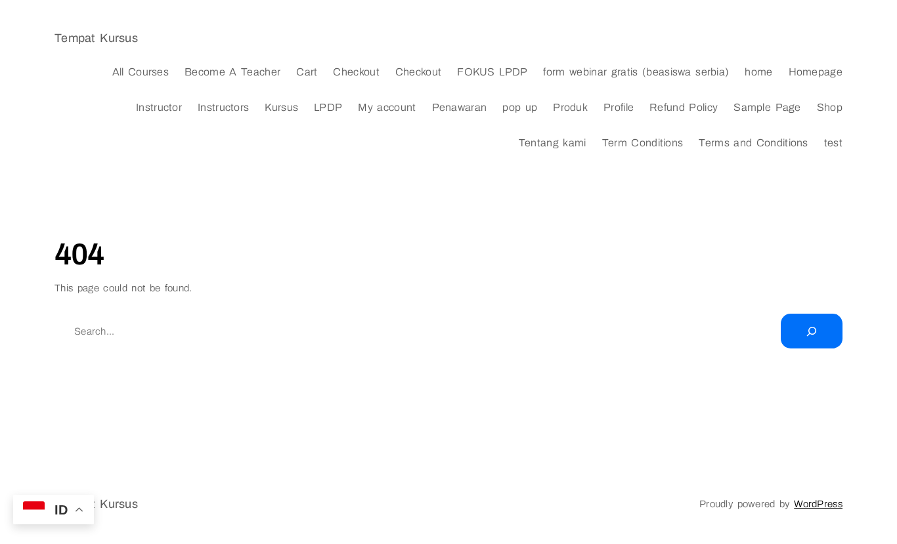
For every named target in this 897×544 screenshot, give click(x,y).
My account (387, 107)
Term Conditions (643, 142)
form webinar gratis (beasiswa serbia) (636, 71)
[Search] (811, 331)
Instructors (223, 107)
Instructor (159, 107)
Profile (618, 107)
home (758, 71)
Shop (829, 107)
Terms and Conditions (753, 142)
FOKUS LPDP (492, 71)
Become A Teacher (232, 71)
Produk (570, 107)
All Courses (140, 71)
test (833, 142)
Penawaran (459, 107)
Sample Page (767, 107)
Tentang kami (552, 142)
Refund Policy (683, 107)
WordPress (818, 504)
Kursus (281, 107)
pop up (519, 107)
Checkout (356, 71)
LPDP (328, 107)
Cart (306, 71)
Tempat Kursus (96, 38)
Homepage (815, 71)
